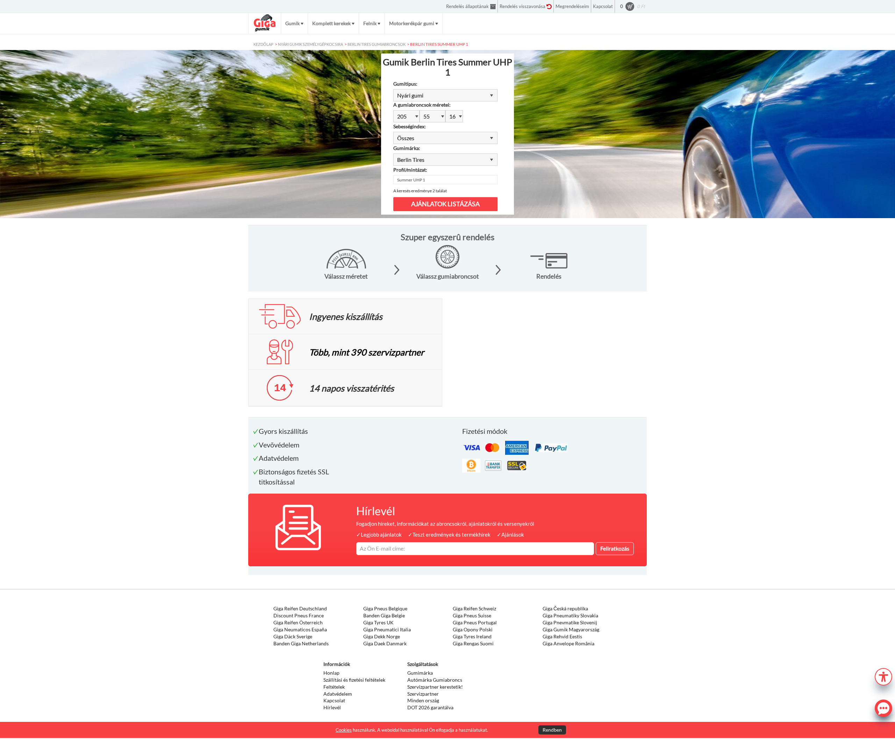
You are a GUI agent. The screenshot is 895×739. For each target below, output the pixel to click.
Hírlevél (332, 707)
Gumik (292, 23)
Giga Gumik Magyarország (571, 629)
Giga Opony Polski (473, 629)
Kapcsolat (334, 700)
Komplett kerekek (331, 23)
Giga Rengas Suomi (473, 643)
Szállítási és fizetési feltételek (354, 680)
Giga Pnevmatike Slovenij (570, 622)
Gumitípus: (405, 84)
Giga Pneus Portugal (475, 622)
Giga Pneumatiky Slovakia (570, 615)
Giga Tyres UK (378, 622)
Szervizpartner (423, 694)
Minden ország (423, 700)
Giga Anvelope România (568, 643)
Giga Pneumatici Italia (387, 629)
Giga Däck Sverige (292, 636)
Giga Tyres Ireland (472, 636)
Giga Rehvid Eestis (562, 636)
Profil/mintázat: (410, 170)
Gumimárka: (406, 148)
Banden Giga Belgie (384, 615)
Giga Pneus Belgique (385, 608)
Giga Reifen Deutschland (300, 608)
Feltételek (334, 687)
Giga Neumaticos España (300, 629)
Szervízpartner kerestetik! (435, 687)
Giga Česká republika (565, 608)
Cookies (344, 730)
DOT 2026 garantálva (430, 707)
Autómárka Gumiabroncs (434, 680)
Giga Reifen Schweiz (474, 608)
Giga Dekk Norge (381, 636)
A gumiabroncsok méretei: (422, 105)
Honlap (331, 673)
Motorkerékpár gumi (411, 23)
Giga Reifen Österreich (298, 622)
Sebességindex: (409, 126)
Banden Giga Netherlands (301, 643)
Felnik (370, 23)
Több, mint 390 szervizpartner (366, 352)
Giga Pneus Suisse (472, 615)
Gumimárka (420, 673)
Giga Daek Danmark (385, 643)
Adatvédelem (337, 694)
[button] (883, 676)
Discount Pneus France (298, 615)
